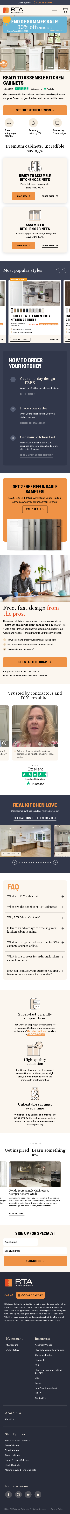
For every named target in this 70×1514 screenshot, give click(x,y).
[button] (58, 271)
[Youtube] (28, 1494)
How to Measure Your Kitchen (49, 1350)
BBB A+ (39, 1393)
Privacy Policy (57, 1509)
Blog (37, 1378)
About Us (9, 1419)
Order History (12, 1350)
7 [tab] (33, 862)
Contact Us (40, 1398)
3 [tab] (24, 862)
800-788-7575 (44, 2)
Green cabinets (12, 1455)
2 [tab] (21, 862)
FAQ (37, 1365)
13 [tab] (48, 862)
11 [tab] (43, 862)
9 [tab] (38, 862)
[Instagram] (18, 1494)
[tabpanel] (25, 841)
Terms (38, 1383)
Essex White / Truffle (9, 854)
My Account (12, 1345)
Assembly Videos (43, 1345)
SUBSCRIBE (33, 1261)
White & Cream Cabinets (17, 1440)
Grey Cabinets (12, 1445)
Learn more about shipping (36, 455)
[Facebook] (8, 1494)
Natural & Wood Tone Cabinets (20, 1470)
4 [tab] (26, 862)
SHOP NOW (22, 196)
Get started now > (52, 1320)
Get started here (36, 1031)
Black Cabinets (12, 1465)
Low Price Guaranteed (46, 1388)
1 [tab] (19, 862)
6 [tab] (31, 862)
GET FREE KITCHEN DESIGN (33, 110)
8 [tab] (36, 862)
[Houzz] (38, 1494)
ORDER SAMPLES (50, 196)
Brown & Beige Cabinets (17, 1460)
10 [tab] (40, 862)
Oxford (54, 67)
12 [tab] (45, 862)
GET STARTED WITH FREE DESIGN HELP (35, 818)
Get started (27, 394)
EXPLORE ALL (33, 509)
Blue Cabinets (12, 1450)
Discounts (40, 1360)
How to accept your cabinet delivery (48, 1371)
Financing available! (32, 423)
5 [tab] (29, 862)
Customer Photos (43, 1355)
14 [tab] (50, 862)
